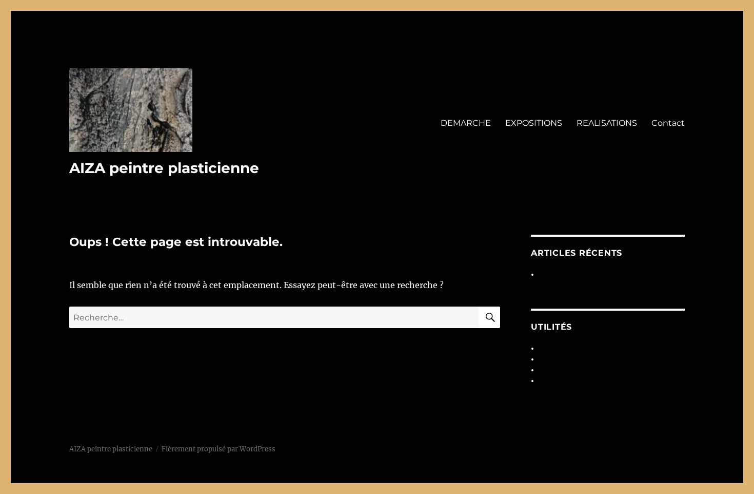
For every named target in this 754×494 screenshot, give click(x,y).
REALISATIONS (607, 123)
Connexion (557, 348)
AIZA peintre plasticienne (164, 168)
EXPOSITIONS (533, 123)
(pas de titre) (560, 274)
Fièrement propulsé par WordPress (218, 449)
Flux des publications (573, 359)
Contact (668, 123)
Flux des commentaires (577, 370)
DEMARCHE (466, 123)
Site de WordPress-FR (575, 380)
